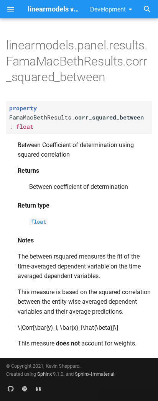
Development (108, 9)
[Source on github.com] (11, 389)
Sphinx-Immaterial (94, 374)
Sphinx (44, 374)
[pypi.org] (24, 389)
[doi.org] (38, 389)
